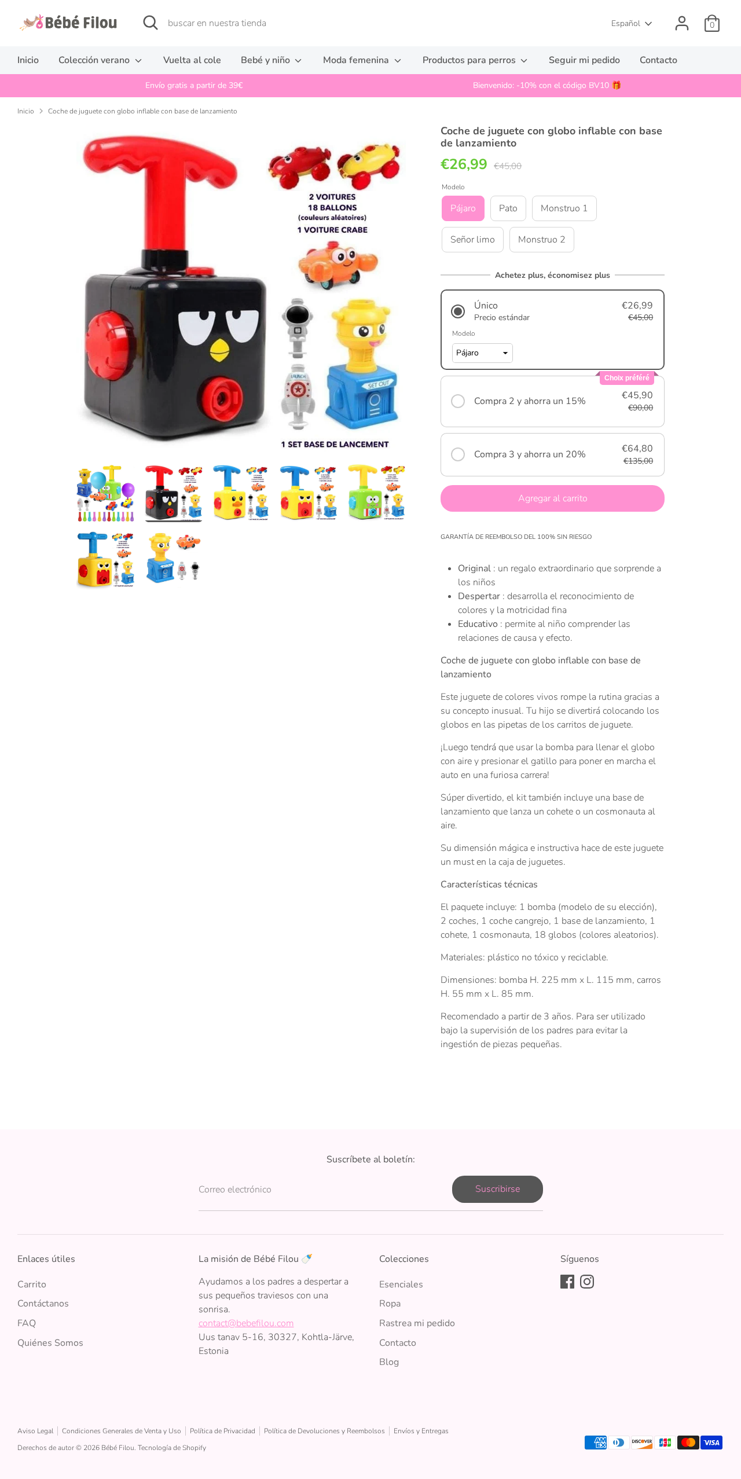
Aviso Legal (35, 1431)
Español (625, 23)
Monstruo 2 (542, 239)
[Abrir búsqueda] (150, 22)
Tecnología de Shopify (172, 1447)
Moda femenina (357, 60)
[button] (552, 311)
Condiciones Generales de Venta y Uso (121, 1431)
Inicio (28, 60)
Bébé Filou (117, 1447)
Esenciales (401, 1284)
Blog (389, 1362)
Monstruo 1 (564, 208)
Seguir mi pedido (584, 60)
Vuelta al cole (192, 60)
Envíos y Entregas (421, 1431)
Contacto (658, 60)
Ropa (390, 1303)
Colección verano (95, 60)
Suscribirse (497, 1189)
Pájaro (463, 208)
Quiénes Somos (50, 1343)
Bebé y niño (266, 60)
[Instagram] (587, 1282)
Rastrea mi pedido (417, 1323)
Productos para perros (470, 60)
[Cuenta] (682, 23)
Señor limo (472, 239)
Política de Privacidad (222, 1431)
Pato (508, 208)
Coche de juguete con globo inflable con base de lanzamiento (142, 111)
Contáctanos (43, 1303)
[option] (193, 85)
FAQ (26, 1323)
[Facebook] (567, 1282)
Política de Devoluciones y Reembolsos (324, 1431)
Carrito (31, 1284)
